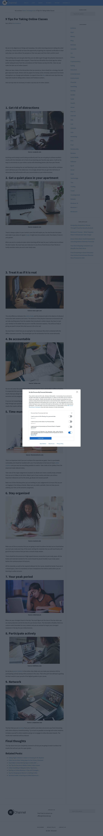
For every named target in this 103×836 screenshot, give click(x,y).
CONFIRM (40, 438)
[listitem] (51, 413)
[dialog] (51, 418)
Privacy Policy (60, 443)
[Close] (77, 392)
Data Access (51, 443)
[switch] (70, 416)
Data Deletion (43, 443)
